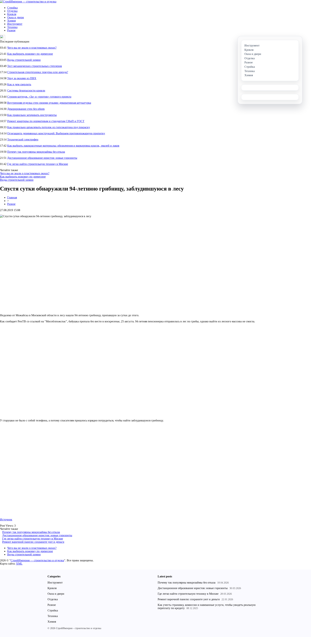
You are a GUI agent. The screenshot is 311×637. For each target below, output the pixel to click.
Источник (6, 519)
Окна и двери (15, 17)
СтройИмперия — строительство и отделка (37, 560)
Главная (12, 197)
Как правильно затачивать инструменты (32, 115)
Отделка (12, 10)
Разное (11, 30)
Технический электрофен (22, 139)
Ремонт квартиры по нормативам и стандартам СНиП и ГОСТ (45, 121)
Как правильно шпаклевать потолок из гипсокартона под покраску (48, 127)
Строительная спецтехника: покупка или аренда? (37, 72)
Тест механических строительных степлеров (34, 66)
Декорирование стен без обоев (26, 108)
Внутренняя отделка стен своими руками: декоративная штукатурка (49, 102)
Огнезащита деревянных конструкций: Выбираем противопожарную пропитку (56, 133)
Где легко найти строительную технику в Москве (37, 164)
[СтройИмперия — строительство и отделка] (28, 1)
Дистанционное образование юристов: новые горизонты (42, 157)
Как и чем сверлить (19, 84)
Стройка (12, 7)
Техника (12, 27)
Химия (11, 20)
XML (19, 563)
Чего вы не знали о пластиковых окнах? (32, 47)
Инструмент (14, 23)
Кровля (11, 14)
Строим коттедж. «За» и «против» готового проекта (39, 96)
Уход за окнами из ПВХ (21, 78)
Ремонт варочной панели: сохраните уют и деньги (33, 541)
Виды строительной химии (24, 59)
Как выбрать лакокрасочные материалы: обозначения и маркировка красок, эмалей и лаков (63, 145)
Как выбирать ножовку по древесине (30, 53)
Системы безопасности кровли (26, 90)
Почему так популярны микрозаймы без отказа (36, 151)
